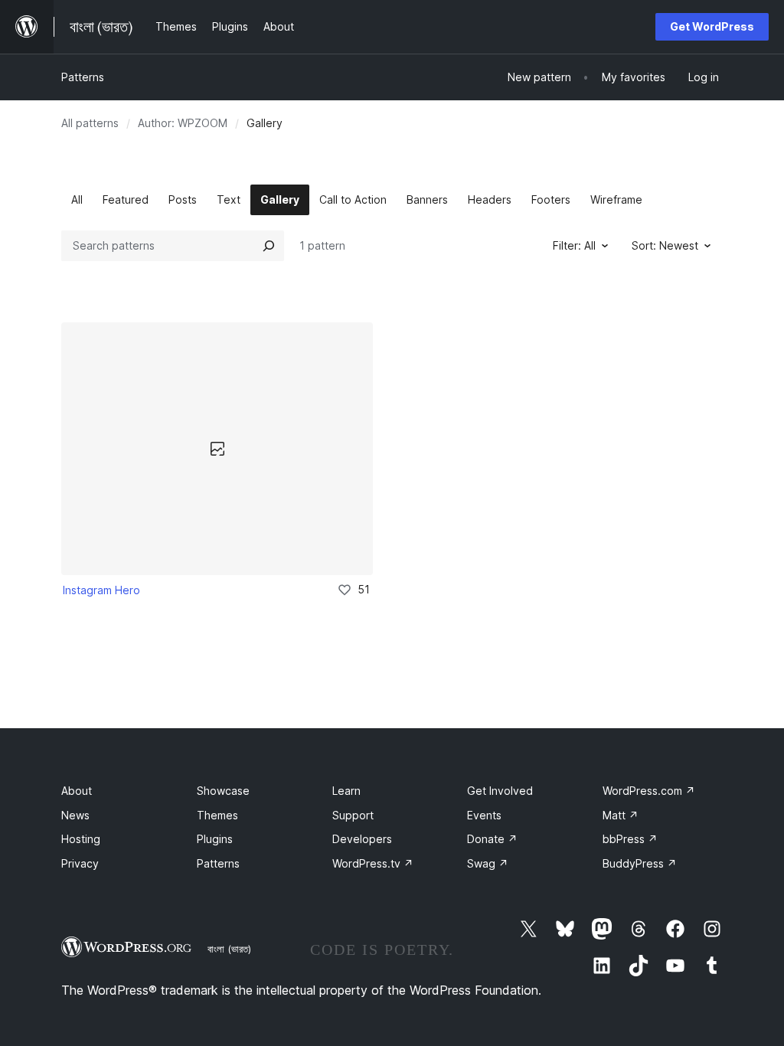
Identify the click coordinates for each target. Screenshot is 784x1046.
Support (353, 815)
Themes (217, 815)
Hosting (80, 838)
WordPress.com (649, 790)
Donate (492, 838)
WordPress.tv (372, 863)
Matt (621, 815)
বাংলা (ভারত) (229, 949)
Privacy (80, 863)
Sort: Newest (665, 245)
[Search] (268, 245)
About (76, 790)
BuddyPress (640, 863)
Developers (362, 838)
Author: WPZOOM (182, 122)
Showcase (223, 790)
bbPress (630, 838)
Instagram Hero (101, 590)
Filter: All (574, 245)
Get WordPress (712, 26)
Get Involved (500, 790)
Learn (346, 790)
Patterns (82, 76)
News (75, 815)
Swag (487, 863)
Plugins (215, 838)
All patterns (90, 122)
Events (484, 815)
